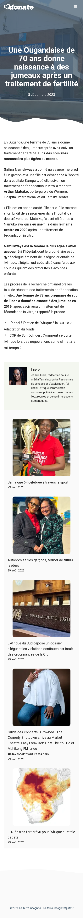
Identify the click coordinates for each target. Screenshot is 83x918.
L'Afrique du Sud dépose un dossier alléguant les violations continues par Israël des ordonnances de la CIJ (41, 648)
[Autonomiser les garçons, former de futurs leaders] (41, 551)
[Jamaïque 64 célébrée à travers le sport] (41, 473)
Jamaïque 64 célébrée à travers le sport (38, 482)
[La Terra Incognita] (19, 6)
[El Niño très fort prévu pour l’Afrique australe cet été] (41, 823)
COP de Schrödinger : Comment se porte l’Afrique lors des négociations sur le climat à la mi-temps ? (39, 341)
